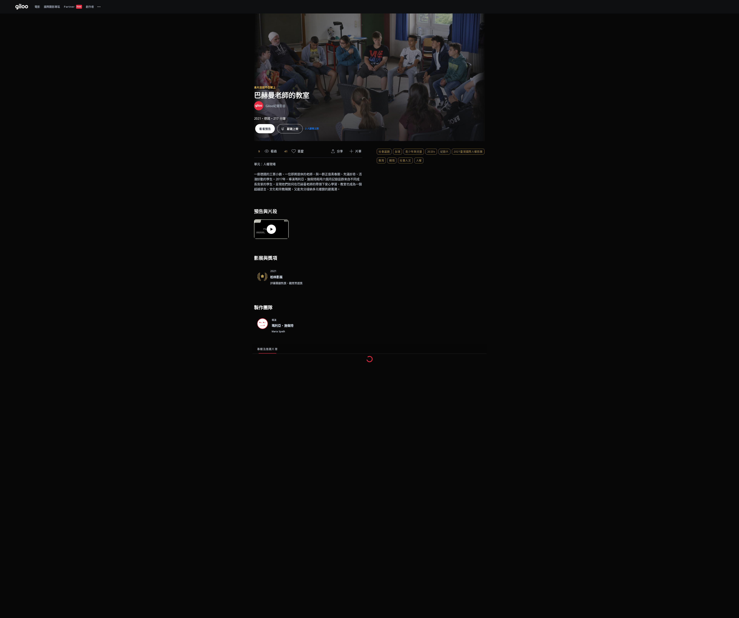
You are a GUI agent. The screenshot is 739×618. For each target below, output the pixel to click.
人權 (419, 160)
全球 (397, 151)
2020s (431, 151)
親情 (392, 160)
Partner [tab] (72, 6)
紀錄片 (444, 151)
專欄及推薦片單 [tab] (267, 349)
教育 (381, 160)
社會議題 (384, 151)
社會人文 (405, 160)
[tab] (99, 7)
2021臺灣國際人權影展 (468, 151)
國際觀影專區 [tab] (52, 6)
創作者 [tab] (90, 6)
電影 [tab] (37, 6)
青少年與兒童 (413, 151)
